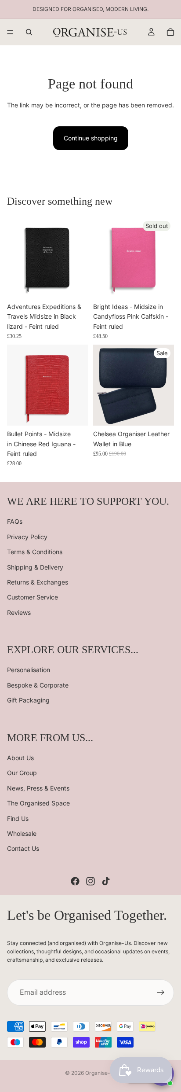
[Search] (29, 32)
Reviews (19, 612)
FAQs (14, 521)
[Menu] (10, 32)
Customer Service (32, 597)
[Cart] (170, 32)
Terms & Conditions (34, 551)
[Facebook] (75, 880)
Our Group (22, 772)
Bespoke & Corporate (38, 685)
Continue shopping (91, 138)
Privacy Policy (27, 536)
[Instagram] (90, 880)
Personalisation (28, 669)
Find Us (18, 818)
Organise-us (100, 1073)
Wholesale (21, 833)
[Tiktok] (106, 880)
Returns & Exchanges (37, 582)
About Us (20, 757)
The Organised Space (38, 803)
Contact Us (23, 848)
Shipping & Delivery (35, 566)
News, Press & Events (38, 788)
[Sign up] (161, 992)
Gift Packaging (28, 700)
